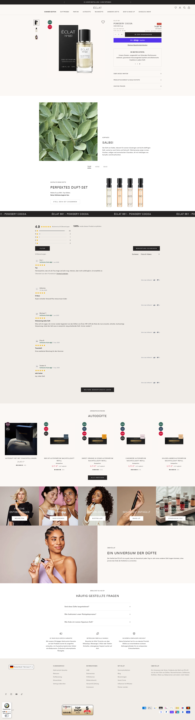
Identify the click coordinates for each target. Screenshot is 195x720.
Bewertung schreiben (146, 248)
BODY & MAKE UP (129, 12)
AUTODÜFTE (87, 12)
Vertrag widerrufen (59, 683)
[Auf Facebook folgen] (6, 694)
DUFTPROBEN (64, 12)
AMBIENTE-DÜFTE (113, 12)
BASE (105, 166)
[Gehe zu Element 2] (36, 30)
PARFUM (76, 12)
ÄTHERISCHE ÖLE (175, 518)
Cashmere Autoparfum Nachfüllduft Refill (136, 459)
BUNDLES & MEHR (145, 12)
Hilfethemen (90, 677)
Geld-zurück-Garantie (60, 670)
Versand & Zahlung (92, 683)
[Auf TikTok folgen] (22, 694)
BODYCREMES (58, 518)
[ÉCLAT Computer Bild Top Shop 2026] (77, 710)
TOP (89, 167)
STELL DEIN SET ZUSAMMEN (65, 201)
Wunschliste (57, 680)
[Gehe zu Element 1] (36, 22)
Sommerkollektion (124, 670)
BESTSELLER (97, 518)
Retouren (56, 673)
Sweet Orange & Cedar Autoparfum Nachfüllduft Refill (97, 459)
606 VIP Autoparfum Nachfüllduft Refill (59, 459)
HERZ (97, 166)
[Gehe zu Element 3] (36, 37)
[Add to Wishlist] (103, 22)
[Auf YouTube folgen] (16, 694)
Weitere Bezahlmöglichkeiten (137, 45)
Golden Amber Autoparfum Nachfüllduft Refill (174, 459)
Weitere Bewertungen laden (97, 390)
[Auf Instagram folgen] (11, 694)
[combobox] (21, 667)
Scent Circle (122, 680)
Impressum (90, 687)
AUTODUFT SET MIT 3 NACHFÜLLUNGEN (21, 458)
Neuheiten (19, 518)
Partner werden (123, 687)
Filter (42, 248)
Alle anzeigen (97, 477)
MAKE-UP (136, 518)
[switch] (7, 716)
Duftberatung (57, 677)
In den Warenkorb (143, 34)
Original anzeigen (62, 273)
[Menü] (10, 703)
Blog (119, 673)
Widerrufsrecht (91, 680)
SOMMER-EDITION (50, 12)
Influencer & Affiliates (125, 683)
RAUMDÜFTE (99, 12)
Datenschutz (90, 673)
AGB (87, 670)
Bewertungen (122, 677)
